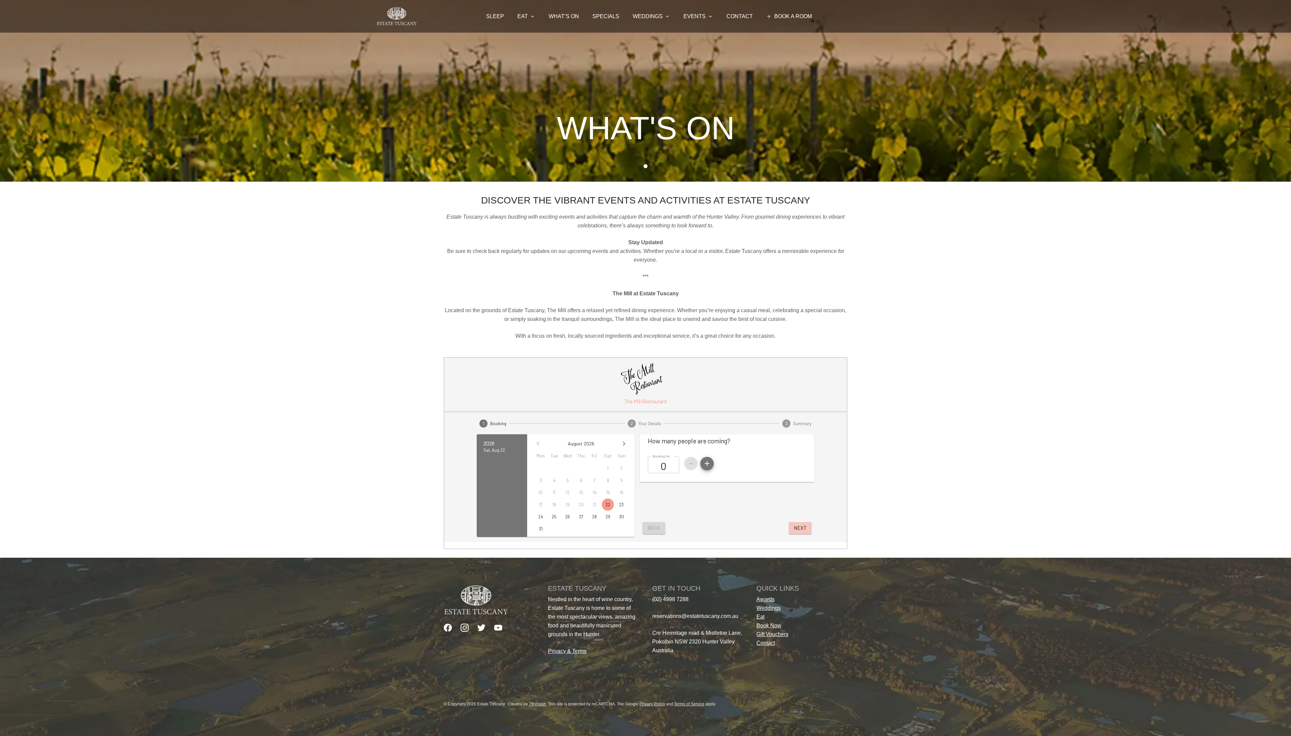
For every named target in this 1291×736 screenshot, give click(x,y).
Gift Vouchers (772, 634)
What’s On (564, 16)
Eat (522, 16)
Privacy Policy (652, 704)
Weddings (648, 16)
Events (694, 16)
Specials (605, 16)
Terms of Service (689, 704)
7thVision (537, 704)
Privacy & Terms (567, 651)
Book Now (768, 625)
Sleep (495, 16)
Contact (740, 16)
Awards (765, 599)
